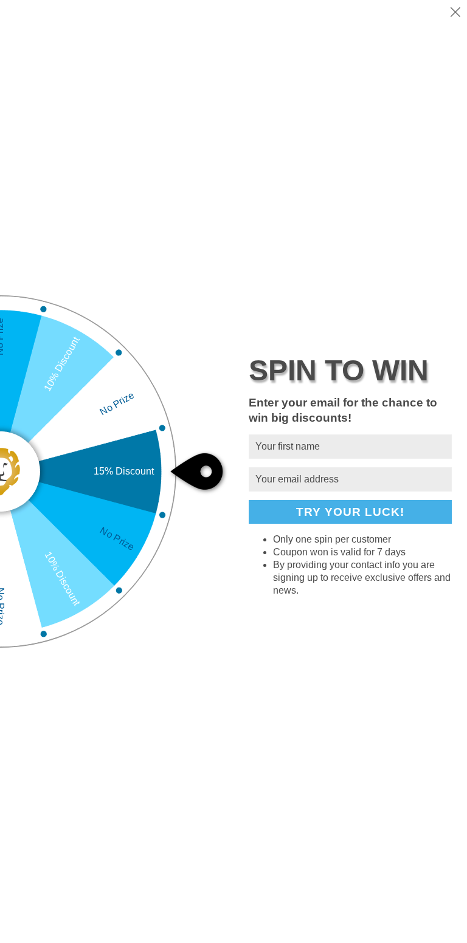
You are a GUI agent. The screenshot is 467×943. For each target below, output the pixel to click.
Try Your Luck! (350, 512)
